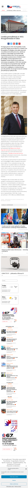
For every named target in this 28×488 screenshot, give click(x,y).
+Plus (3, 14)
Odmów (14, 480)
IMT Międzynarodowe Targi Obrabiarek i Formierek (12, 340)
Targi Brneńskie (17, 462)
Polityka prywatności (17, 486)
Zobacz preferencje (14, 483)
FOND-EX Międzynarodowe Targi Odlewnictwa (12, 357)
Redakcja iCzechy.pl (13, 464)
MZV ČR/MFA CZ (6, 31)
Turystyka (6, 461)
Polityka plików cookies (10, 486)
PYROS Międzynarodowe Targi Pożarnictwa (12, 412)
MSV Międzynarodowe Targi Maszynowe (12, 332)
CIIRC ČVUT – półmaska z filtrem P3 (13, 273)
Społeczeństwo (6, 462)
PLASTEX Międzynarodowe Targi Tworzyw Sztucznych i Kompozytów (12, 367)
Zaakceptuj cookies (14, 476)
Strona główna (6, 459)
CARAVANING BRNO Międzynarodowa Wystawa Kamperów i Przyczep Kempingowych (12, 389)
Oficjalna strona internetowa (15, 153)
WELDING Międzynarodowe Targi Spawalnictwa (12, 348)
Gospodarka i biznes (17, 461)
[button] (26, 469)
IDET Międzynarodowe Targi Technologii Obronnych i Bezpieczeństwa (12, 403)
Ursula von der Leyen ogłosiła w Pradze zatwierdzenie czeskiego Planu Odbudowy (14, 226)
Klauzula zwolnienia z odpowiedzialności (13, 466)
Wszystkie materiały (18, 459)
